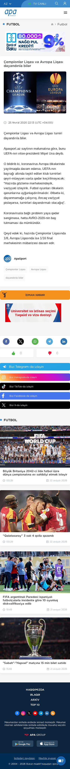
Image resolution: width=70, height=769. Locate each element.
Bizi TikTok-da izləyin (21, 386)
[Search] (56, 3)
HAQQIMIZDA (35, 689)
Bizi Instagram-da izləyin (23, 377)
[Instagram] (23, 713)
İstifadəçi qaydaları (24, 758)
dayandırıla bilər (14, 277)
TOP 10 (35, 704)
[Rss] (53, 713)
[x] (29, 713)
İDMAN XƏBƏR (35, 295)
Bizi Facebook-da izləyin (23, 395)
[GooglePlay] (22, 744)
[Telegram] (41, 713)
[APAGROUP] (35, 735)
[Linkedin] (47, 713)
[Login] (64, 4)
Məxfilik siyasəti (47, 758)
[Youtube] (35, 713)
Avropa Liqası (38, 269)
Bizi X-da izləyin (18, 405)
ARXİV (35, 699)
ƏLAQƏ (35, 694)
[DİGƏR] (64, 13)
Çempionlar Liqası (15, 269)
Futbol (62, 24)
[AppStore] (47, 744)
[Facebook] (17, 713)
